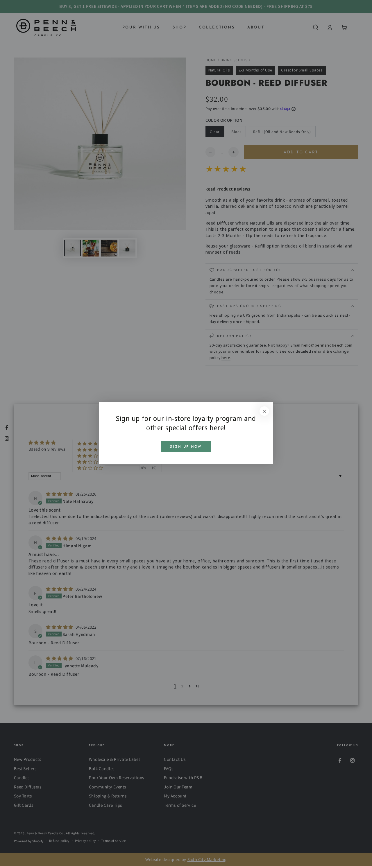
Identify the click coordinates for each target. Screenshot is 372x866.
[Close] (264, 411)
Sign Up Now (186, 447)
